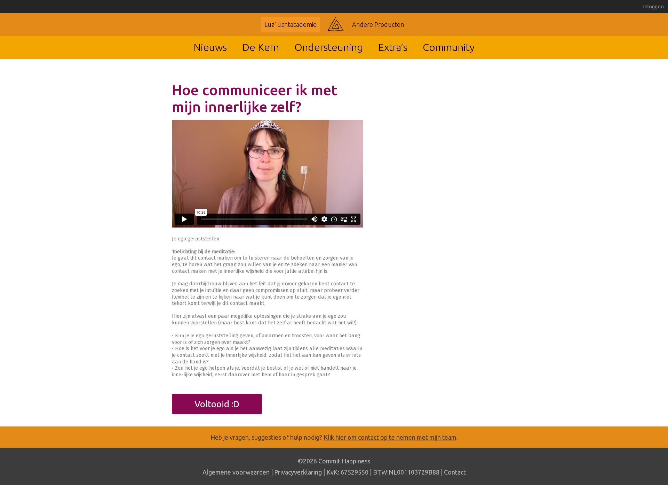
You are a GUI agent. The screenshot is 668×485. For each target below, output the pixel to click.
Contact (455, 472)
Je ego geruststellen (195, 239)
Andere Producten (378, 24)
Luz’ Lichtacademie (290, 24)
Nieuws (210, 47)
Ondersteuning (328, 47)
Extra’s (392, 47)
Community (449, 47)
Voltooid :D (216, 404)
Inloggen (653, 6)
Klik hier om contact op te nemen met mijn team (390, 437)
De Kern (260, 47)
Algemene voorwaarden (236, 472)
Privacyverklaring (298, 472)
